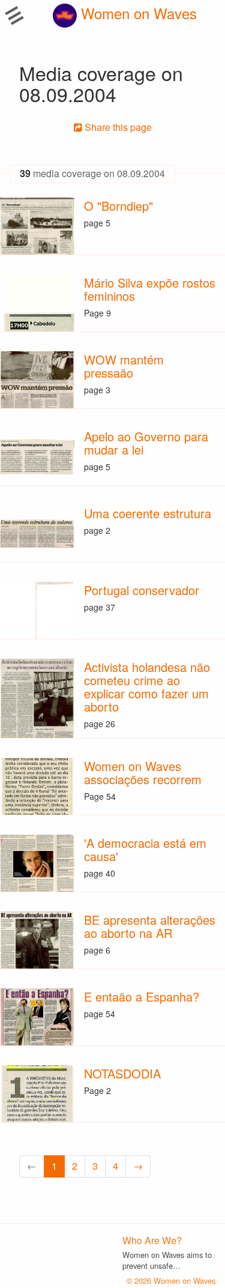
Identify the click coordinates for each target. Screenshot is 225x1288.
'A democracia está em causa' (145, 849)
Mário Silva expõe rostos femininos (149, 289)
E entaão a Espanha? (141, 996)
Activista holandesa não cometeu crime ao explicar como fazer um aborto (147, 686)
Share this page (117, 127)
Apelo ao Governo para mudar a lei (146, 443)
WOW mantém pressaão (124, 366)
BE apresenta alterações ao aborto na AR (149, 926)
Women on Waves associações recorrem (143, 772)
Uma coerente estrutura (147, 513)
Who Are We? (152, 1240)
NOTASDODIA (122, 1073)
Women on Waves (137, 12)
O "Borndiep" (118, 205)
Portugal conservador (141, 590)
